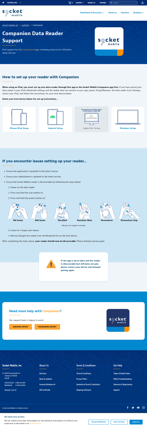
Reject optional (119, 422)
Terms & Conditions (83, 373)
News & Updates (45, 379)
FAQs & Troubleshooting (122, 379)
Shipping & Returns (83, 390)
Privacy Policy (81, 379)
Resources (113, 12)
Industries (125, 12)
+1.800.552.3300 (20, 383)
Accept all (136, 422)
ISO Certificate (44, 390)
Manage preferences (98, 422)
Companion (27, 49)
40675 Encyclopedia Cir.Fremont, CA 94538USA (12, 376)
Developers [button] (137, 12)
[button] (111, 3)
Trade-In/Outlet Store (121, 373)
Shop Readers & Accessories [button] (91, 12)
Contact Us (91, 3)
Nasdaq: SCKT (9, 390)
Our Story (43, 373)
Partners (103, 3)
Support (25, 25)
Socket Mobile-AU (10, 25)
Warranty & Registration (122, 384)
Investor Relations (46, 384)
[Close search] (135, 2)
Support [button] (79, 3)
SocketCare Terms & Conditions (88, 384)
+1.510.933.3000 (20, 385)
